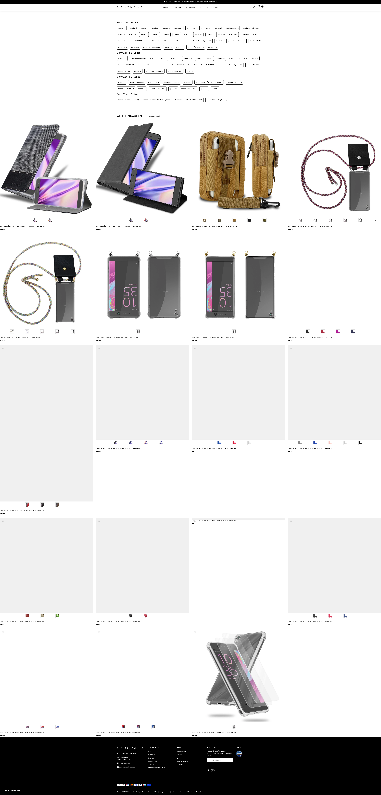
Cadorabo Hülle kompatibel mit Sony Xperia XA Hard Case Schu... (214, 448)
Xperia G (210, 34)
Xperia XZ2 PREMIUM (138, 58)
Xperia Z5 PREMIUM (136, 82)
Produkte (151, 755)
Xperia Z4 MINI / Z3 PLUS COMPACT (209, 82)
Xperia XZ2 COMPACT (158, 58)
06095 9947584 (124, 763)
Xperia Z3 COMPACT (126, 89)
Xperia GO (198, 34)
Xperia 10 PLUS (255, 41)
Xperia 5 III (207, 41)
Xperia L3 (143, 34)
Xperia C (185, 41)
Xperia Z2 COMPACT (157, 89)
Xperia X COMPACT (175, 71)
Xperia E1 (121, 41)
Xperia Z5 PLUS (154, 82)
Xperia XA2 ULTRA (161, 65)
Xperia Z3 (141, 89)
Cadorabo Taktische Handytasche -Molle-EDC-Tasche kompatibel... (215, 226)
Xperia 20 (241, 41)
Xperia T (144, 28)
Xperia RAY (178, 28)
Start (150, 751)
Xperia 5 (231, 41)
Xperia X (190, 71)
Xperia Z (215, 89)
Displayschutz (182, 761)
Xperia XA (137, 71)
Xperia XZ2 (175, 58)
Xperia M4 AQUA (232, 28)
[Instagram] (213, 770)
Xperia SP (155, 28)
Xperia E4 (245, 34)
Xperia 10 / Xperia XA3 (151, 47)
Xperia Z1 (204, 89)
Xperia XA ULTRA (253, 65)
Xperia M (121, 34)
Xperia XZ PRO (234, 58)
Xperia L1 (166, 34)
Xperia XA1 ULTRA (207, 65)
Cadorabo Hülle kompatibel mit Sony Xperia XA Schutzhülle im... (22, 510)
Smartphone (181, 751)
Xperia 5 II (219, 41)
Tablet (179, 755)
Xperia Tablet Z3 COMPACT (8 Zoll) (157, 100)
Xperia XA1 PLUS (224, 65)
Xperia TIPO (212, 47)
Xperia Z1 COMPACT (188, 89)
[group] (46, 169)
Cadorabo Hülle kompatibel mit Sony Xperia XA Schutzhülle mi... (22, 226)
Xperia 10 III (122, 47)
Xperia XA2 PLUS (178, 65)
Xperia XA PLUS (124, 71)
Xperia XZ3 (122, 58)
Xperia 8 (196, 41)
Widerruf (189, 792)
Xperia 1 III (168, 47)
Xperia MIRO (205, 28)
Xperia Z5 (187, 82)
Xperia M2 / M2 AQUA (251, 28)
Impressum (165, 792)
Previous (294, 221)
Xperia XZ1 (221, 58)
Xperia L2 (155, 34)
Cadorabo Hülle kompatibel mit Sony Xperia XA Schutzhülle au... (214, 521)
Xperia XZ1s (187, 58)
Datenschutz (177, 792)
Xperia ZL (121, 82)
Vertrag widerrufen (12, 790)
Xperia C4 (162, 41)
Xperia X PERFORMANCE (154, 71)
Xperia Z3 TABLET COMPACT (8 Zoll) (189, 100)
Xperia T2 (133, 28)
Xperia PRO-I (191, 28)
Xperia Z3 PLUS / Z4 (234, 82)
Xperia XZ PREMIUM (251, 58)
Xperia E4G (233, 34)
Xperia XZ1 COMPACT (204, 58)
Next (375, 221)
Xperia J (187, 34)
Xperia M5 (218, 28)
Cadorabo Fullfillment (156, 768)
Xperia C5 (150, 41)
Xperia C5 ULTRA (135, 41)
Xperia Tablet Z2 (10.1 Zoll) (217, 100)
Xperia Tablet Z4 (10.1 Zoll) (128, 100)
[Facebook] (208, 770)
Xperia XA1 (238, 65)
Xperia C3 (174, 41)
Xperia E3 (256, 34)
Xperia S (166, 28)
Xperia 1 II (179, 47)
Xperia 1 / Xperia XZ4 (196, 47)
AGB (155, 792)
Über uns (151, 758)
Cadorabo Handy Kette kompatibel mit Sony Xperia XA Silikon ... (22, 337)
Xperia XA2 (192, 65)
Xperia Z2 (173, 89)
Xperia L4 (132, 34)
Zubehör (180, 765)
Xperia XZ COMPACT (126, 65)
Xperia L (177, 34)
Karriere (151, 765)
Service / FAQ (152, 761)
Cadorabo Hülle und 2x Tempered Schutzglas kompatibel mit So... (214, 733)
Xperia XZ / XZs (144, 65)
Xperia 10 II (135, 47)
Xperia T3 (122, 28)
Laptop (179, 758)
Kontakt (199, 792)
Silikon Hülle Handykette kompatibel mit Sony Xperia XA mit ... (117, 337)
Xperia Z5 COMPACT (172, 82)
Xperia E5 (221, 34)
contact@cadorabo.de (127, 767)
